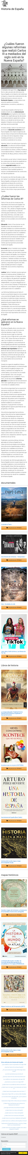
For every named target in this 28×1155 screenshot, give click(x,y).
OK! (23, 1152)
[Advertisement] (14, 26)
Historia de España (12, 9)
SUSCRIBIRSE (6, 1149)
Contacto (3, 1137)
